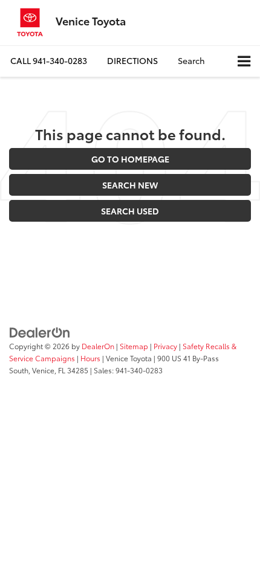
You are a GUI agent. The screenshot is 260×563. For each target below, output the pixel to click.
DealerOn (98, 346)
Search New (130, 185)
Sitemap (134, 346)
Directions (132, 60)
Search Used (130, 211)
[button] (48, 60)
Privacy (165, 346)
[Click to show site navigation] (244, 61)
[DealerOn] (40, 332)
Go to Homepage (130, 159)
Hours (90, 358)
